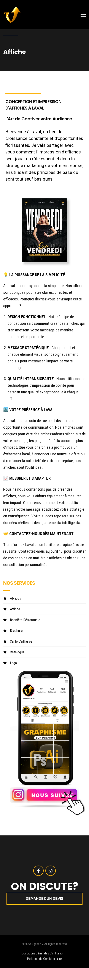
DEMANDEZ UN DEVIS (44, 898)
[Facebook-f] (38, 871)
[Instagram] (50, 871)
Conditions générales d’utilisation (42, 953)
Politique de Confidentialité (44, 959)
